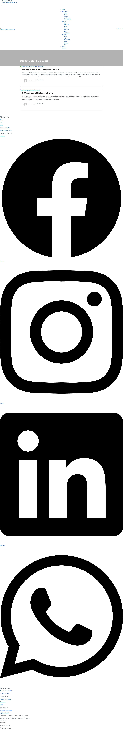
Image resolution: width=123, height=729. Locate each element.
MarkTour (64, 34)
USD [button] (118, 28)
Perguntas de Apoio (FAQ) (6, 690)
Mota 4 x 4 (66, 24)
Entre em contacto (4, 693)
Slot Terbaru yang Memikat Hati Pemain (37, 93)
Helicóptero (66, 33)
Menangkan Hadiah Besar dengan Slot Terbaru (40, 69)
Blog (65, 38)
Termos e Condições (5, 127)
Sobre (65, 36)
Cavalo (65, 26)
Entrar (65, 41)
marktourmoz (32, 80)
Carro (65, 28)
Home (63, 9)
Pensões (66, 16)
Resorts (65, 14)
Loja (1, 122)
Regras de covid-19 (4, 713)
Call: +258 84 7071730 (7, 1)
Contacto (64, 48)
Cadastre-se (3, 702)
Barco (65, 31)
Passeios (64, 21)
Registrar (66, 43)
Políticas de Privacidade (5, 130)
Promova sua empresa (5, 699)
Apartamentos (67, 18)
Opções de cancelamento (6, 710)
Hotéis (65, 13)
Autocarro (66, 29)
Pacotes (64, 46)
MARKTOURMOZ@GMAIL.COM (9, 2)
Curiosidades (67, 39)
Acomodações (65, 11)
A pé (65, 23)
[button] (121, 29)
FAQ (65, 44)
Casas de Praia (67, 19)
